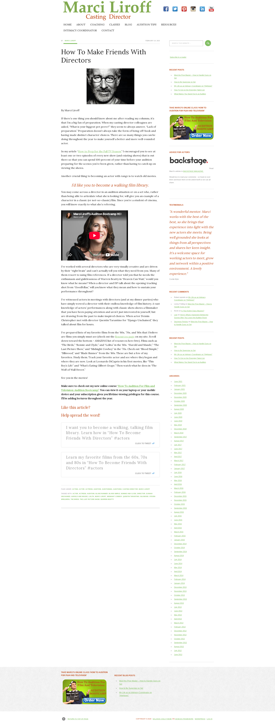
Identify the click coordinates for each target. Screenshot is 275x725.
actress (89, 489)
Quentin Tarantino (131, 496)
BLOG (128, 24)
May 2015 (178, 524)
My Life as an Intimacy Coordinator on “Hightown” (193, 86)
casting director (130, 489)
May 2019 (178, 425)
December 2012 (180, 631)
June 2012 (178, 654)
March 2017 (178, 460)
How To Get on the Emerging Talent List (189, 90)
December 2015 (180, 496)
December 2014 (180, 544)
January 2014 (179, 583)
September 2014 (180, 552)
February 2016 (180, 492)
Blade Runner (101, 493)
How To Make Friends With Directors (103, 56)
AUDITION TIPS (146, 24)
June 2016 (178, 476)
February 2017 (180, 464)
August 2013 (179, 603)
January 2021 (179, 389)
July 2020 (178, 413)
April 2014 (178, 571)
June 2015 (178, 520)
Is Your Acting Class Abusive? (192, 311)
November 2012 (180, 635)
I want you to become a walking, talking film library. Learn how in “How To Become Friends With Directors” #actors (109, 433)
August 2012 (179, 647)
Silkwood (144, 496)
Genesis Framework (184, 719)
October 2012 (179, 639)
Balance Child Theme (162, 719)
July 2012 (178, 650)
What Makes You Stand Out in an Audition (190, 94)
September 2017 (180, 437)
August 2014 (179, 555)
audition (97, 489)
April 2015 (178, 528)
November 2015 (180, 500)
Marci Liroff (89, 10)
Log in (209, 719)
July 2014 (178, 559)
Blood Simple (114, 493)
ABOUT (80, 24)
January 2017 (179, 468)
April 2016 (178, 484)
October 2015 (179, 504)
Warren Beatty (107, 499)
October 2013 (179, 595)
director (141, 493)
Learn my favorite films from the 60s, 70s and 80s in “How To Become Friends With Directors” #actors (106, 462)
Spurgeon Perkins (181, 322)
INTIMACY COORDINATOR (80, 30)
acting (75, 489)
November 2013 (180, 591)
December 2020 (180, 393)
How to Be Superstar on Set (185, 82)
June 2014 (178, 563)
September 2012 (180, 643)
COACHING (97, 24)
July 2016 (178, 472)
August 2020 (179, 409)
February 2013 (180, 627)
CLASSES (114, 24)
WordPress (200, 719)
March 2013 (178, 623)
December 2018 (180, 429)
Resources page (124, 336)
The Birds (75, 499)
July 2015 (178, 516)
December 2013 (180, 587)
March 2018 (178, 433)
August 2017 (179, 441)
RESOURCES (168, 24)
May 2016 (178, 480)
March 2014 (178, 575)
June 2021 (178, 381)
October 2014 (179, 548)
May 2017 (178, 453)
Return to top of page (78, 719)
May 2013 (178, 615)
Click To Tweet (143, 443)
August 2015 (179, 512)
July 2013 (178, 607)
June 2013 (178, 611)
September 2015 (180, 508)
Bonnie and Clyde (128, 493)
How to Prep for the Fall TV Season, (99, 151)
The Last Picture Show (90, 499)
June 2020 (178, 417)
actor (82, 489)
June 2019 (178, 421)
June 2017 (178, 449)
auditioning (107, 489)
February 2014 (180, 579)
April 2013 (178, 619)
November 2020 (180, 397)
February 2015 (180, 536)
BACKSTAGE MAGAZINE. (193, 171)
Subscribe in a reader (178, 57)
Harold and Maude (79, 496)
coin (175, 315)
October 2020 (179, 401)
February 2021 (180, 385)
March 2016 (178, 488)
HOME (67, 24)
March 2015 (178, 532)
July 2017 (178, 445)
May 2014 (178, 567)
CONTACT (108, 30)
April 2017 (178, 457)
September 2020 (180, 405)
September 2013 (180, 599)
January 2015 (179, 540)
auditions (117, 489)
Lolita (91, 496)
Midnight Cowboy (114, 496)
